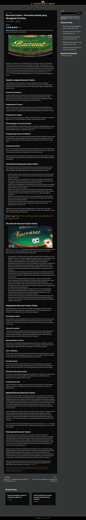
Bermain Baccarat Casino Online (13, 467)
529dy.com (33, 464)
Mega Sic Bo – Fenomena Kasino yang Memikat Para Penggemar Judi (16, 479)
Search (62, 11)
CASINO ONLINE (9, 12)
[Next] (54, 498)
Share (20, 27)
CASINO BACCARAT (26, 467)
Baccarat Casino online (16, 249)
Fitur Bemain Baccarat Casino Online (39, 467)
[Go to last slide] (7, 498)
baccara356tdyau (10, 21)
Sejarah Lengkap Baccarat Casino (13, 470)
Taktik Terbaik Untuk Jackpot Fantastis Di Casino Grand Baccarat (43, 497)
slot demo (46, 423)
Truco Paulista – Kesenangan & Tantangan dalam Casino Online (44, 479)
